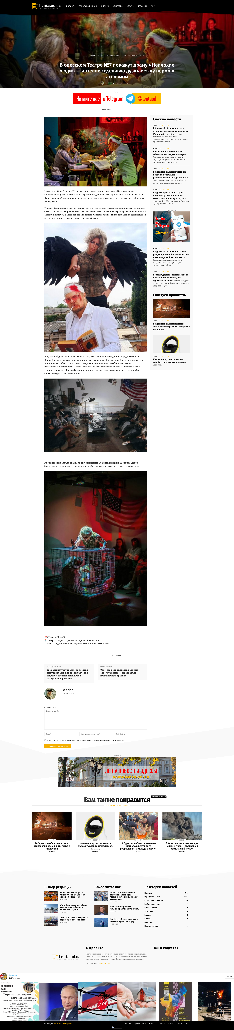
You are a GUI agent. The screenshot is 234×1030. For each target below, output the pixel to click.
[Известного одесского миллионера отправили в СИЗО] (101, 910)
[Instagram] (186, 5)
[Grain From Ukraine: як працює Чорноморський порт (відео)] (51, 921)
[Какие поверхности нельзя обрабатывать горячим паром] (171, 344)
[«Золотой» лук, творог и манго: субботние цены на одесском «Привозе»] (51, 896)
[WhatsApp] (135, 109)
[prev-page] (114, 857)
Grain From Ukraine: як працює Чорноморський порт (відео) (74, 919)
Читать (229, 976)
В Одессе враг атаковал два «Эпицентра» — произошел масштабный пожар (168, 195)
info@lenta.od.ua (105, 963)
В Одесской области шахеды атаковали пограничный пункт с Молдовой (171, 131)
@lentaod (13, 975)
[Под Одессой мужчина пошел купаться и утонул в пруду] (101, 922)
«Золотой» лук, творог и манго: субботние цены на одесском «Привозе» (72, 894)
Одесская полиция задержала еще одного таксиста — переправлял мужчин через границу (119, 673)
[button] (198, 5)
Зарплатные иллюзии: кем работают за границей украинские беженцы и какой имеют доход (124, 895)
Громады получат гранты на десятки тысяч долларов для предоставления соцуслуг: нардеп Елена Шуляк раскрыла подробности (67, 674)
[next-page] (119, 857)
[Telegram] (189, 5)
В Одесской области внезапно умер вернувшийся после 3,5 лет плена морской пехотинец (171, 254)
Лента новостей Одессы (63, 1024)
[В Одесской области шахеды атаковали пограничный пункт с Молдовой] (171, 308)
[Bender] (102, 83)
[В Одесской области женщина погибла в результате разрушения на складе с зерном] (138, 826)
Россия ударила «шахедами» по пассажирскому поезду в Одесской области (170, 278)
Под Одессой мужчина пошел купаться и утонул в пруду (124, 920)
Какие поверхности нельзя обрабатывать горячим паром (95, 844)
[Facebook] (182, 5)
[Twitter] (193, 5)
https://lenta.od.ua (68, 693)
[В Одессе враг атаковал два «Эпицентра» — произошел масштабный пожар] (182, 826)
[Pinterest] (129, 109)
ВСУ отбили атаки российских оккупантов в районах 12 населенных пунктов (73, 907)
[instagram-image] (19, 1001)
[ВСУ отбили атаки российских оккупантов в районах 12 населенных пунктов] (51, 908)
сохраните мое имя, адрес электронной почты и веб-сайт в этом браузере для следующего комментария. (86, 740)
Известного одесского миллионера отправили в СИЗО (124, 907)
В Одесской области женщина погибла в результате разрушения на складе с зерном (170, 175)
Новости (93, 55)
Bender (109, 83)
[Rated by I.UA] (117, 1028)
